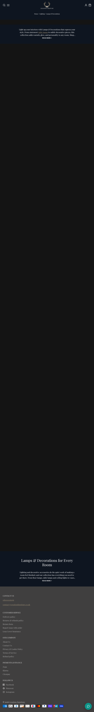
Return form (8, 624)
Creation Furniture (17, 702)
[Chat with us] (88, 706)
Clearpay (6, 674)
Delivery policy (9, 617)
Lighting (42, 14)
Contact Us (7, 645)
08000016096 (8, 600)
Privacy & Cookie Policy (13, 649)
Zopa (5, 667)
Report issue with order (12, 628)
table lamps (43, 32)
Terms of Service (10, 653)
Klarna (5, 670)
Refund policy (8, 656)
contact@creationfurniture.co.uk (16, 604)
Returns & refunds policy (13, 620)
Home (36, 14)
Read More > (47, 38)
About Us (6, 642)
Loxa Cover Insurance (12, 631)
